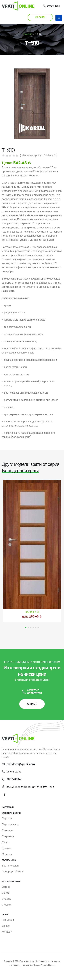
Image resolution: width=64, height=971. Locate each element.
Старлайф (8, 836)
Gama (5, 893)
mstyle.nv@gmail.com (21, 764)
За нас (5, 926)
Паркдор (7, 818)
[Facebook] (4, 794)
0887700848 (14, 779)
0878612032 (53, 5)
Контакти (7, 932)
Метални (7, 854)
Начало (27, 34)
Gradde (6, 898)
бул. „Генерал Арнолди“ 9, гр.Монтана (30, 786)
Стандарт (7, 830)
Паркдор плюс (10, 824)
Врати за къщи (10, 865)
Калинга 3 (31, 612)
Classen (6, 904)
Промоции (8, 920)
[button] (26, 627)
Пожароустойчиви (12, 871)
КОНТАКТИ (40, 17)
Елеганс (6, 848)
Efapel (6, 887)
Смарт (5, 842)
